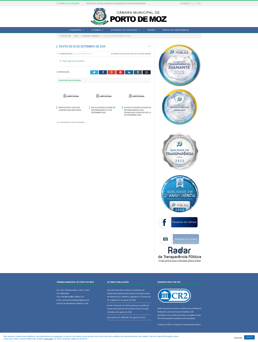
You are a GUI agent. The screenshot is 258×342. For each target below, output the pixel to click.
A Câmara (96, 30)
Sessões (151, 30)
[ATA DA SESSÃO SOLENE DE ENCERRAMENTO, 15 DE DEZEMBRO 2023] (103, 95)
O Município (75, 30)
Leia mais (48, 338)
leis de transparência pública (169, 318)
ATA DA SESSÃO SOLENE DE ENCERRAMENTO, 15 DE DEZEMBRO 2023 (103, 110)
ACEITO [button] (249, 337)
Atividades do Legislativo (124, 30)
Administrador (66, 54)
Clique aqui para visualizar (73, 61)
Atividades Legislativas (120, 54)
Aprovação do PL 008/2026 (117, 317)
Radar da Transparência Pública (187, 324)
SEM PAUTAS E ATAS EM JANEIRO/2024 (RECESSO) (69, 108)
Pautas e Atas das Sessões (140, 54)
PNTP (169, 324)
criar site (174, 308)
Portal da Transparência (175, 30)
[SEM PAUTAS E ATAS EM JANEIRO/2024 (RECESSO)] (71, 95)
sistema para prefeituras (190, 308)
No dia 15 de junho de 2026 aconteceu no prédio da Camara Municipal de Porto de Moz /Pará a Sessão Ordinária (117, 3)
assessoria (176, 311)
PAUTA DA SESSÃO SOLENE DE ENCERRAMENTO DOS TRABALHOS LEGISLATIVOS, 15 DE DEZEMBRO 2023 (137, 111)
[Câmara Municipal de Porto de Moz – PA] (129, 16)
